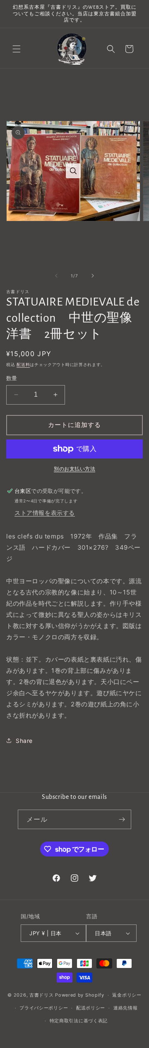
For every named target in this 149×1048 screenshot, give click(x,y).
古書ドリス (41, 995)
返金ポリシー (126, 995)
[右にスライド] (93, 276)
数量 (11, 378)
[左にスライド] (56, 276)
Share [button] (24, 740)
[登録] (122, 819)
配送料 (23, 364)
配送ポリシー (90, 1008)
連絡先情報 (125, 1008)
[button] (16, 49)
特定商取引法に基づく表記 (79, 1021)
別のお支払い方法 (74, 469)
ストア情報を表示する (44, 512)
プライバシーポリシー (43, 1008)
